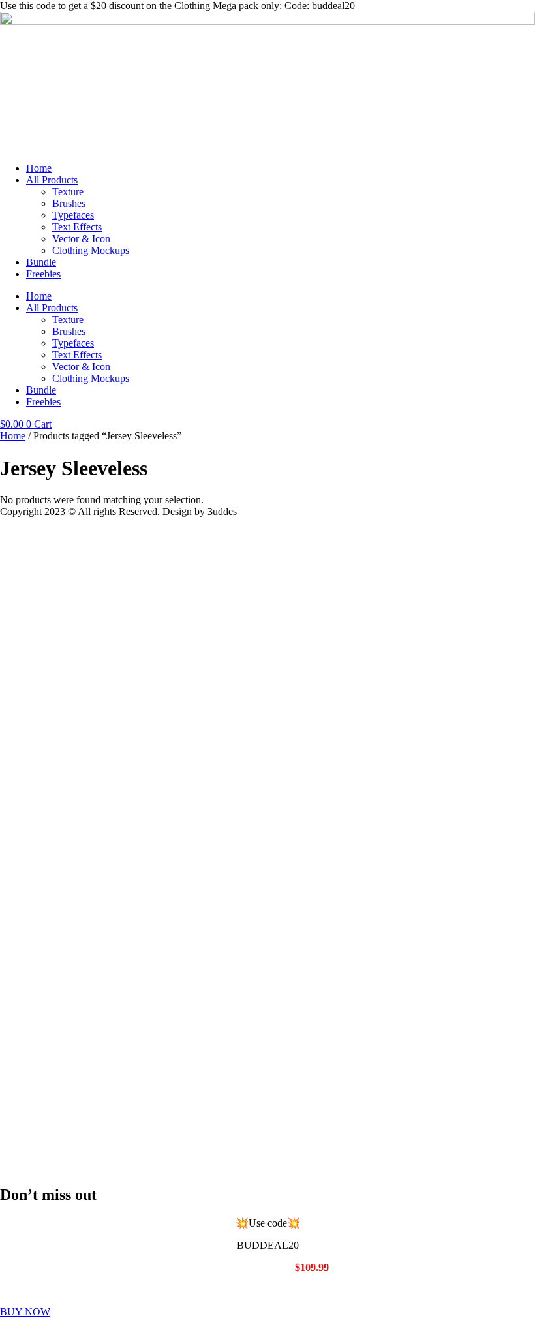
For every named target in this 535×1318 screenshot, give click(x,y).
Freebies (43, 273)
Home (39, 168)
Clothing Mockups (90, 250)
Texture (68, 191)
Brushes (68, 203)
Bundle (41, 262)
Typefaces (73, 215)
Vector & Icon (81, 238)
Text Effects (77, 226)
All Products (52, 179)
